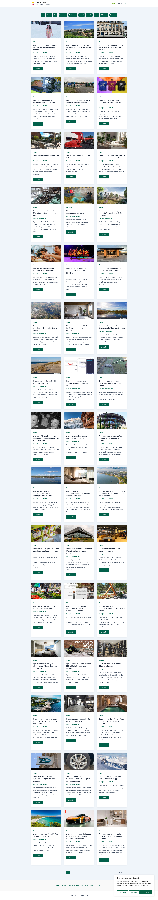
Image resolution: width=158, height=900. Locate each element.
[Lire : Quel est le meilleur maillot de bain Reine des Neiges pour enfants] (46, 30)
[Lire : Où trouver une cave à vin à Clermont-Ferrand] (112, 648)
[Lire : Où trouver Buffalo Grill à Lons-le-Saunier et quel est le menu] (79, 140)
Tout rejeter (134, 892)
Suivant (121, 872)
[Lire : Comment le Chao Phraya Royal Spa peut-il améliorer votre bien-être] (112, 703)
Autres (68, 42)
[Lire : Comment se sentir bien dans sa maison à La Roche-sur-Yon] (112, 140)
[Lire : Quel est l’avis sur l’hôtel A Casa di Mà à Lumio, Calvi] (46, 818)
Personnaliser (122, 892)
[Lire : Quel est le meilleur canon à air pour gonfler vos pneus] (79, 195)
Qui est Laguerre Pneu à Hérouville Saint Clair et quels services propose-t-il (78, 779)
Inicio (57, 885)
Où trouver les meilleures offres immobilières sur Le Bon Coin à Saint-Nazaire (112, 493)
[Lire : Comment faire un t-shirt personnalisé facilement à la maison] (112, 85)
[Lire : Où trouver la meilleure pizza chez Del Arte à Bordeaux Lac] (46, 253)
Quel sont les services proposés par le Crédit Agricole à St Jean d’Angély (112, 213)
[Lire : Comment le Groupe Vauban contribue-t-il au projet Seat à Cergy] (46, 310)
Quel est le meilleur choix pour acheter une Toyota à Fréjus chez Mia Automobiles (78, 836)
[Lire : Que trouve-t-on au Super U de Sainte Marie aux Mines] (46, 591)
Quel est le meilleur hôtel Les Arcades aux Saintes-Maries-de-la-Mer (111, 47)
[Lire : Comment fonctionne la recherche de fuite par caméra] (46, 85)
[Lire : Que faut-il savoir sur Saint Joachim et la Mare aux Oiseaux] (112, 310)
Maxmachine (41, 2)
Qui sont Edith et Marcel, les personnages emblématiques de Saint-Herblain (46, 438)
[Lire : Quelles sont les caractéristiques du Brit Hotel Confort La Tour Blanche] (79, 476)
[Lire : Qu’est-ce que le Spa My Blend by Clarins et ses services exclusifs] (79, 310)
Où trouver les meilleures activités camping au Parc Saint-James (112, 608)
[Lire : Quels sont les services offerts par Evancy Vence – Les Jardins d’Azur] (79, 30)
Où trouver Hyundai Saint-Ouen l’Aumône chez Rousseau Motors (79, 551)
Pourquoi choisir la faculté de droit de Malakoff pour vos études (110, 438)
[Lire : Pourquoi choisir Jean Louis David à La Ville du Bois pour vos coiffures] (112, 818)
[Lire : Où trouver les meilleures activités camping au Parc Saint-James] (112, 591)
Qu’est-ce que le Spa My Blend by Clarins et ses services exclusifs (78, 328)
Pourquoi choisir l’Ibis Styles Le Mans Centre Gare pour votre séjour (45, 213)
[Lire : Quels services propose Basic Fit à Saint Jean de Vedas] (79, 703)
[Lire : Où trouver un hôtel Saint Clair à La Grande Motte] (46, 365)
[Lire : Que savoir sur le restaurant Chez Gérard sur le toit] (79, 420)
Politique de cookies (73, 885)
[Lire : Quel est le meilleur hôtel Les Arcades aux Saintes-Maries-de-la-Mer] (112, 30)
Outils (68, 660)
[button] (126, 3)
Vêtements (36, 42)
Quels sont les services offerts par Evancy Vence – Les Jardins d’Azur (78, 47)
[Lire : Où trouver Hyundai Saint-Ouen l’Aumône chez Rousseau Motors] (79, 533)
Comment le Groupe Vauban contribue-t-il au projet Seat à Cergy (45, 328)
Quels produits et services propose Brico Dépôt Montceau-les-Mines (76, 608)
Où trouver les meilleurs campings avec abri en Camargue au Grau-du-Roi (43, 493)
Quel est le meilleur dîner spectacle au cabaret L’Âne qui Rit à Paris (78, 270)
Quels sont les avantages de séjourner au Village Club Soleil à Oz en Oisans (45, 666)
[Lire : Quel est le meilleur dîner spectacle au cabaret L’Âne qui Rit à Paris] (79, 253)
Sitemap (100, 885)
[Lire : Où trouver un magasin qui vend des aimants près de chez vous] (46, 533)
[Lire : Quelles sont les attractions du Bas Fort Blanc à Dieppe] (112, 761)
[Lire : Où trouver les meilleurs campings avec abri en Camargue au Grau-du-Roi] (46, 476)
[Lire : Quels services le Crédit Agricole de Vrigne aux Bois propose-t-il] (46, 761)
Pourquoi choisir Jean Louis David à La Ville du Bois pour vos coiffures (110, 836)
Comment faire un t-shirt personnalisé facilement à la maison (110, 102)
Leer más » (38, 69)
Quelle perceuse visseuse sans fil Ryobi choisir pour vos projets (78, 666)
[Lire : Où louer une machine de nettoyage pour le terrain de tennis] (112, 365)
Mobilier (101, 660)
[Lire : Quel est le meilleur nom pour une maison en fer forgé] (112, 253)
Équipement (69, 207)
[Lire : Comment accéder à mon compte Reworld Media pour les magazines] (79, 365)
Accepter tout (146, 892)
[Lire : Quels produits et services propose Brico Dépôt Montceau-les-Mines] (79, 591)
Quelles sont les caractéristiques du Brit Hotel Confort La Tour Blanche (78, 493)
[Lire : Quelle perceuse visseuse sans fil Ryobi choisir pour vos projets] (79, 648)
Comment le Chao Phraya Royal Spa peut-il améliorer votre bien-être (111, 721)
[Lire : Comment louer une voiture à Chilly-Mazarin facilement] (79, 85)
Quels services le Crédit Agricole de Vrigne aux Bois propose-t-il (44, 779)
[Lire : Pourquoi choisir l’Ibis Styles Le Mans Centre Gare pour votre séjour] (46, 195)
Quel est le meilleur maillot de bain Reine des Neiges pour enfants (45, 47)
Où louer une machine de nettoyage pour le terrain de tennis (110, 383)
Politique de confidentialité (88, 885)
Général (68, 603)
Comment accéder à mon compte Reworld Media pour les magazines (77, 383)
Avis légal (63, 885)
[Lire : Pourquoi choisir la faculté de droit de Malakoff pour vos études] (112, 420)
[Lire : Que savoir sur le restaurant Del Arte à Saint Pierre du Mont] (46, 140)
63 (79, 872)
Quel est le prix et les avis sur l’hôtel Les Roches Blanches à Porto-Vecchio (45, 721)
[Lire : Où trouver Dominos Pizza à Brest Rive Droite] (112, 533)
